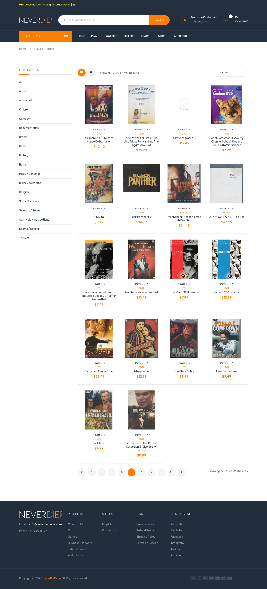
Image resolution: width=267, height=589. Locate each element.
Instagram (177, 543)
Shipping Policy (145, 536)
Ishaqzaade (141, 371)
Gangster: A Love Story (99, 371)
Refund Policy (145, 530)
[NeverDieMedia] (35, 20)
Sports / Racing (29, 229)
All (20, 82)
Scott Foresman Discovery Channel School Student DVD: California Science (227, 141)
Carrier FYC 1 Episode (226, 292)
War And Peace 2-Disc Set (141, 292)
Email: (23, 524)
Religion (24, 192)
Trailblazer (99, 443)
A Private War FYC (184, 138)
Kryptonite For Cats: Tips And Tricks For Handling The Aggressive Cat (141, 141)
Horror (23, 164)
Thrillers (24, 238)
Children (24, 109)
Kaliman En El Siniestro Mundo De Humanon (99, 139)
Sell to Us (176, 530)
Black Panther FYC (141, 217)
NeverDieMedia (52, 578)
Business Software (80, 543)
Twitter (175, 549)
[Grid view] (82, 73)
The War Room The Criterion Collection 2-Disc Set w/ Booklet (141, 447)
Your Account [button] (199, 21)
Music (71, 530)
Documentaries (29, 128)
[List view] (91, 73)
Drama (23, 137)
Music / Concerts (29, 174)
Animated (25, 100)
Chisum (99, 217)
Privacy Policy (145, 524)
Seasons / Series (29, 210)
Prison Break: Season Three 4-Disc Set (184, 218)
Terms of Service (147, 543)
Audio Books (75, 555)
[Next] (181, 472)
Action (23, 91)
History (23, 155)
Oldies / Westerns (30, 183)
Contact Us (109, 530)
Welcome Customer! (204, 17)
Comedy (24, 118)
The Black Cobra (184, 371)
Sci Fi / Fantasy (29, 201)
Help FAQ (107, 524)
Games (72, 536)
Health (23, 146)
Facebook (177, 536)
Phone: (23, 531)
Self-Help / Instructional (34, 219)
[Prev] (82, 472)
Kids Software (77, 549)
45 (171, 472)
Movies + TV (99, 129)
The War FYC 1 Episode (184, 292)
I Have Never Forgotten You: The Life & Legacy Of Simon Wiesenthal (99, 296)
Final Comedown (226, 371)
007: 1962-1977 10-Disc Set (226, 217)
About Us (176, 524)
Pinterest (177, 555)
